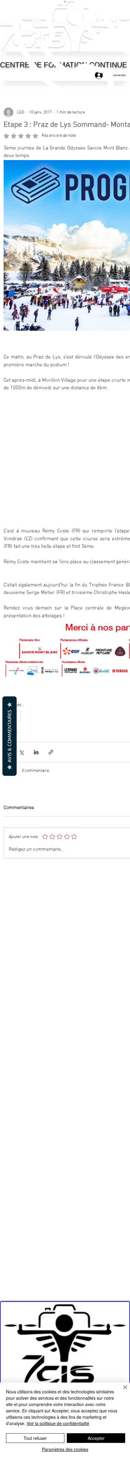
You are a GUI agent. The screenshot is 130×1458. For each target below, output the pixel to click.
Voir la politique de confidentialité (58, 1423)
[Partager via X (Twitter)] (21, 757)
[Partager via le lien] (51, 757)
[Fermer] (121, 1391)
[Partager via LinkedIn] (36, 757)
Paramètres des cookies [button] (65, 1449)
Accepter (96, 1438)
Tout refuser (35, 1438)
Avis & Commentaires (9, 736)
